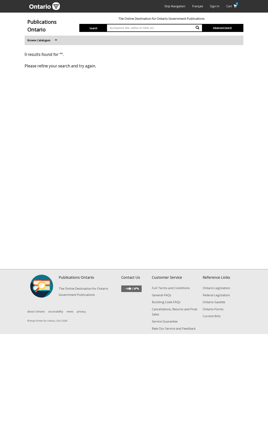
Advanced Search (222, 27)
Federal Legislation (216, 295)
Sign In (214, 6)
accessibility (55, 311)
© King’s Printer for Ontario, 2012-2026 (47, 320)
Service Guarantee (165, 321)
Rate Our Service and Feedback (174, 328)
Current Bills (212, 316)
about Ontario (36, 311)
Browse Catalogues (42, 40)
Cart (232, 6)
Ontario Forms (213, 309)
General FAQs (161, 295)
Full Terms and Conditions (171, 288)
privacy (81, 311)
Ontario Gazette (214, 302)
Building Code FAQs (166, 302)
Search (93, 28)
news (70, 311)
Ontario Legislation (216, 288)
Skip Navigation (174, 6)
